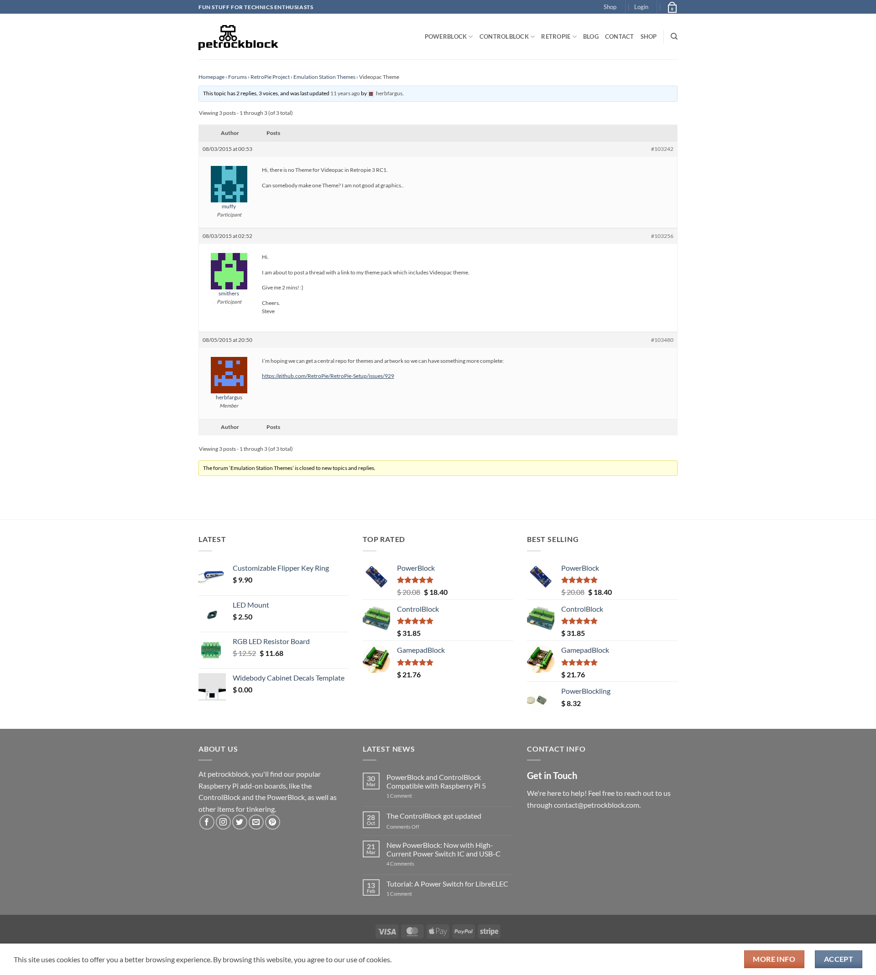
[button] (641, 7)
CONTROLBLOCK (504, 36)
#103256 (662, 235)
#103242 (662, 148)
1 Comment (413, 796)
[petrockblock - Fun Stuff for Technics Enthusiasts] (238, 36)
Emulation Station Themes (324, 76)
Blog (591, 36)
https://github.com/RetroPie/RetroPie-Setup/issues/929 (328, 375)
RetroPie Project (270, 76)
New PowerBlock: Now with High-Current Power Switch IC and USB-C (443, 849)
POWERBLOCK (446, 36)
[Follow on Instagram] (223, 822)
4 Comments (414, 864)
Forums (237, 76)
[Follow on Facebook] (206, 822)
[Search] (674, 36)
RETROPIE (555, 36)
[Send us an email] (256, 822)
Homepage (211, 76)
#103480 (662, 339)
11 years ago (345, 93)
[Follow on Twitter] (239, 822)
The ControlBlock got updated (433, 815)
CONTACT (619, 36)
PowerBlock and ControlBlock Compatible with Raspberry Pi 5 (436, 781)
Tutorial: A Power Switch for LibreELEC (447, 883)
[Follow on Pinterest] (272, 822)
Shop (610, 6)
